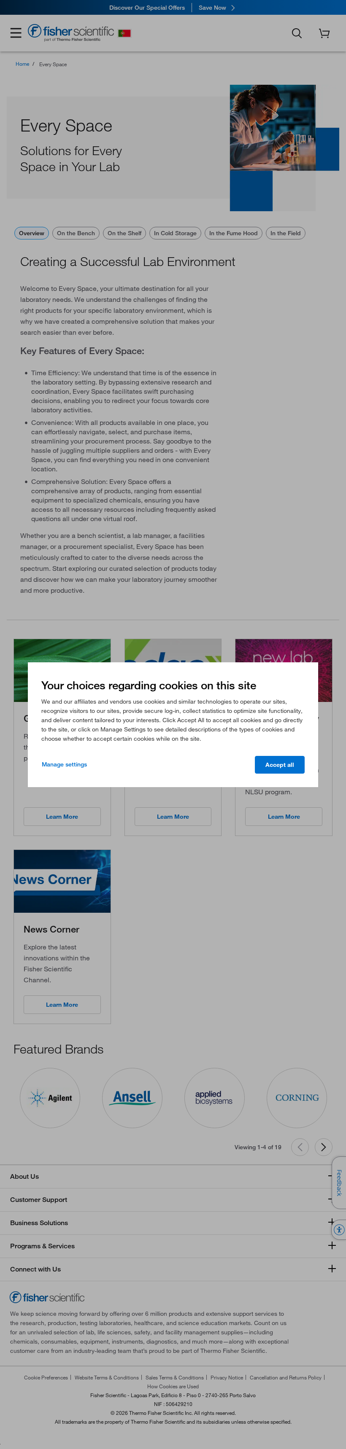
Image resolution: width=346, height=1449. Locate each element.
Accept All (279, 765)
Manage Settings (64, 764)
